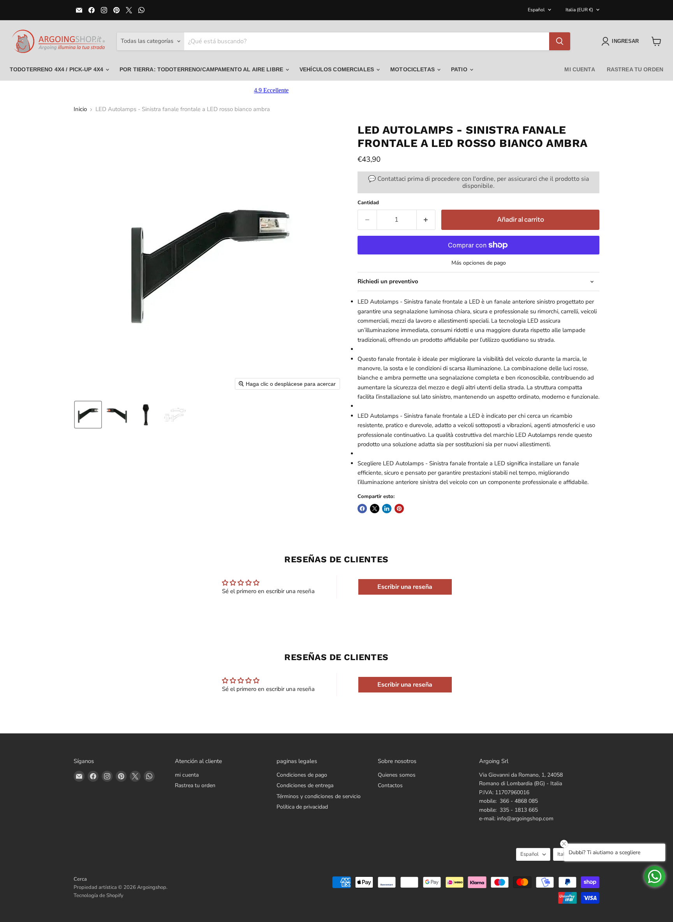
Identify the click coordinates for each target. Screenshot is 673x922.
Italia (579, 10)
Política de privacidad (302, 807)
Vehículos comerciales (337, 69)
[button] (621, 41)
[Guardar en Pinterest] (399, 508)
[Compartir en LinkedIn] (386, 508)
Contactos (390, 785)
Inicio (80, 109)
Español (536, 10)
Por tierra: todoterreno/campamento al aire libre (202, 69)
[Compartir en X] (374, 508)
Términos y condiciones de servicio (319, 796)
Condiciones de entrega (305, 785)
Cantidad (368, 203)
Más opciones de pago (478, 263)
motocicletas (413, 69)
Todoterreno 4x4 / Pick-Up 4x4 (57, 69)
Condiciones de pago (302, 775)
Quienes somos (397, 775)
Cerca (80, 879)
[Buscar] (559, 41)
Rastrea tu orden (635, 69)
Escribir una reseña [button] (404, 587)
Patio (460, 69)
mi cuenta (579, 69)
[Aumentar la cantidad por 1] (426, 220)
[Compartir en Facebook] (362, 508)
